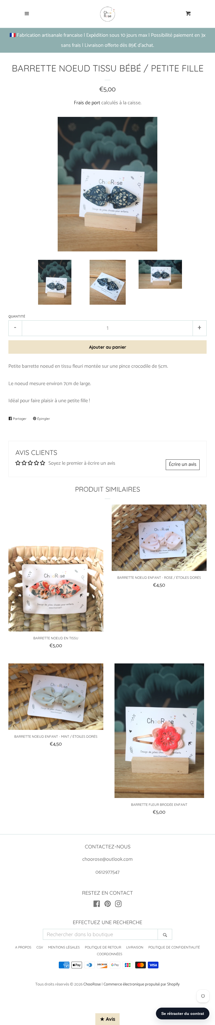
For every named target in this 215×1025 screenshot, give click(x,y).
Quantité (16, 316)
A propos (23, 947)
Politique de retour (103, 947)
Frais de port (87, 103)
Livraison (134, 947)
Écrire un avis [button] (183, 464)
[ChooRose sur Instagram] (118, 905)
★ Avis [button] (107, 1019)
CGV (39, 947)
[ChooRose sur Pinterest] (107, 905)
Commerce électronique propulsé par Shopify (142, 984)
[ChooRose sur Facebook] (96, 905)
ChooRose (92, 984)
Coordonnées (109, 954)
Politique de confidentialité (174, 947)
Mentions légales (64, 947)
